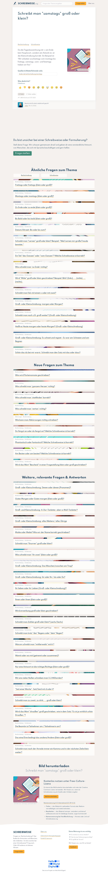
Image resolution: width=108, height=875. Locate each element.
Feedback (73, 847)
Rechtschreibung (23, 44)
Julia (26, 105)
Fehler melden (31, 94)
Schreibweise (35, 44)
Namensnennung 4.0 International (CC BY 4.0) (59, 803)
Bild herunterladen (83, 69)
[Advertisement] (54, 32)
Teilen (21, 94)
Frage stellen (80, 3)
